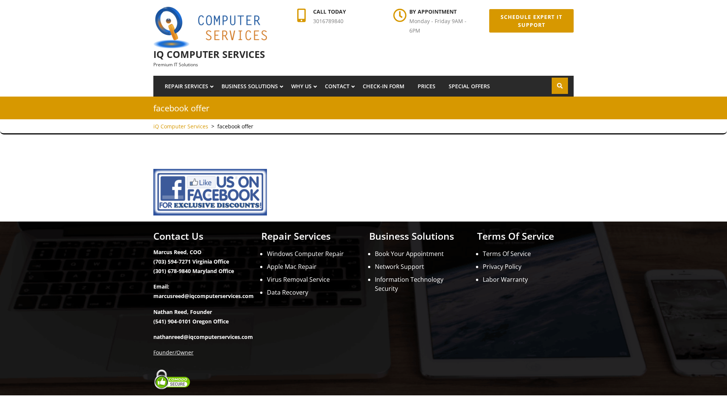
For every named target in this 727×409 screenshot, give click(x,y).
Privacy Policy (502, 266)
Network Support (399, 266)
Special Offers (469, 86)
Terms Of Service (507, 254)
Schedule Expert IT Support (531, 20)
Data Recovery (287, 292)
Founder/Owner (173, 352)
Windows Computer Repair (305, 254)
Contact (337, 86)
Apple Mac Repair (292, 266)
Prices (426, 86)
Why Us (301, 86)
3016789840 (328, 21)
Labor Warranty (505, 279)
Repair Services (186, 86)
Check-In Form (383, 86)
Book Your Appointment (409, 254)
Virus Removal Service (298, 279)
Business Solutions (250, 86)
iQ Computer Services (209, 54)
